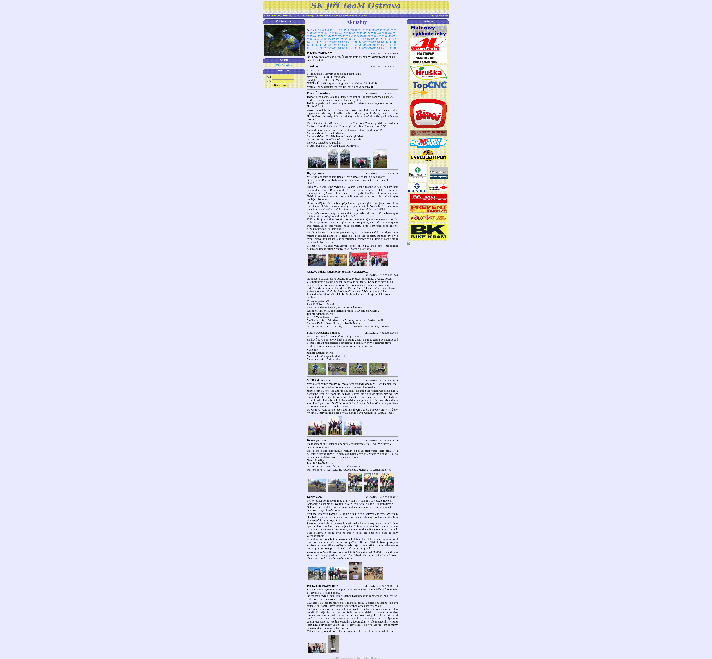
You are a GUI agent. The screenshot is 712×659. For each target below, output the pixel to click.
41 (327, 33)
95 (389, 36)
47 (344, 33)
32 (392, 30)
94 (386, 36)
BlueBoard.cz (284, 65)
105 (333, 39)
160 (367, 45)
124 (316, 42)
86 (363, 36)
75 (333, 36)
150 (328, 45)
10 (331, 30)
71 (322, 36)
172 (324, 48)
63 (389, 33)
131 (343, 42)
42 (330, 33)
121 (396, 39)
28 (381, 30)
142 (386, 42)
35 (311, 33)
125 (320, 42)
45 (338, 33)
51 (355, 33)
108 (345, 39)
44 (336, 33)
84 (358, 36)
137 (367, 42)
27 (378, 30)
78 (341, 36)
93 (383, 36)
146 (312, 45)
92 (380, 36)
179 (351, 48)
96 (391, 36)
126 (324, 42)
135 (359, 42)
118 (384, 39)
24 (370, 30)
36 (313, 33)
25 (373, 30)
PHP (365, 658)
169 (312, 48)
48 (347, 33)
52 (358, 33)
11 (334, 30)
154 (343, 45)
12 (336, 30)
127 (328, 42)
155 (347, 45)
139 (374, 42)
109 (349, 39)
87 (366, 36)
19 (356, 30)
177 (343, 48)
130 (339, 42)
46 (341, 33)
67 (311, 36)
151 (332, 45)
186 (378, 48)
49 (350, 33)
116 (376, 39)
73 (327, 36)
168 (308, 48)
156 (351, 45)
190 (394, 48)
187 (382, 48)
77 (338, 36)
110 (353, 39)
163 (378, 45)
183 (367, 48)
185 (374, 48)
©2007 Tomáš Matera (343, 658)
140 (378, 42)
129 (335, 42)
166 (390, 45)
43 (333, 33)
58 (375, 33)
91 (377, 36)
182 (363, 48)
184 (371, 48)
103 (325, 39)
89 (372, 36)
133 (351, 42)
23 (367, 30)
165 (386, 45)
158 (359, 45)
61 (383, 33)
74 (330, 36)
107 (341, 39)
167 (394, 45)
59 (377, 33)
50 (352, 33)
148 (320, 45)
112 (360, 39)
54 (363, 33)
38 (319, 33)
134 (355, 42)
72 (325, 36)
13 (339, 30)
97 (394, 36)
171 (320, 48)
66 (308, 36)
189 (390, 48)
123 (312, 42)
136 (363, 42)
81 (350, 36)
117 (380, 39)
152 (335, 45)
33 (395, 30)
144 (394, 42)
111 (357, 39)
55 (366, 33)
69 (316, 36)
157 (355, 45)
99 (311, 39)
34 (308, 33)
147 (316, 45)
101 (318, 39)
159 (363, 45)
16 (348, 30)
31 (389, 30)
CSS (358, 658)
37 (316, 33)
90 (375, 36)
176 (339, 48)
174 (332, 48)
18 (353, 30)
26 (375, 30)
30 (386, 30)
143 (390, 42)
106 (337, 39)
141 (382, 42)
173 (328, 48)
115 (372, 39)
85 (361, 36)
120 (392, 39)
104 (329, 39)
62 (386, 33)
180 (355, 48)
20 (359, 30)
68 (313, 36)
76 (336, 36)
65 (394, 33)
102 (322, 39)
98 (308, 39)
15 (345, 30)
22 (364, 30)
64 (391, 33)
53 (361, 33)
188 (386, 48)
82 (352, 36)
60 (380, 33)
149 (324, 45)
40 (325, 33)
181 (359, 48)
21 (361, 30)
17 (350, 30)
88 (369, 36)
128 (332, 42)
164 (382, 45)
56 (369, 33)
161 (371, 45)
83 (355, 36)
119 (388, 39)
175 (335, 48)
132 (347, 42)
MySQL (374, 658)
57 (372, 33)
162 (374, 45)
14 (342, 30)
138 (371, 42)
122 (308, 42)
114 (368, 39)
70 (319, 36)
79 (344, 36)
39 (322, 33)
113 (364, 39)
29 (384, 30)
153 (339, 45)
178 (347, 48)
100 (314, 39)
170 (316, 48)
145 (308, 45)
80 (347, 36)
